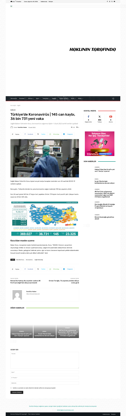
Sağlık (18, 105)
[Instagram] (109, 1)
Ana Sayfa (13, 105)
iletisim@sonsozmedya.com (65, 410)
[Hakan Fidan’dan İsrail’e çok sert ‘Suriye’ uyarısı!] (21, 324)
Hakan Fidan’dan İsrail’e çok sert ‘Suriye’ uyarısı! (22, 335)
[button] (113, 98)
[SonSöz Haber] (12, 127)
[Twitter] (112, 1)
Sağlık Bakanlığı (39, 259)
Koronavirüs (29, 259)
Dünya (44, 331)
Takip (99, 115)
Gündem (21, 331)
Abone (111, 115)
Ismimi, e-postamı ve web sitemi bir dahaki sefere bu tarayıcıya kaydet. (34, 388)
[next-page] (15, 341)
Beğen (88, 115)
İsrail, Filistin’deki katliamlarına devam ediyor (45, 335)
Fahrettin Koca (20, 259)
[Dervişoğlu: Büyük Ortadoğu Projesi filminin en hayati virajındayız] (88, 205)
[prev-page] (11, 341)
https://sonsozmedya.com (33, 293)
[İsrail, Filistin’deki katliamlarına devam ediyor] (44, 324)
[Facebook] (107, 1)
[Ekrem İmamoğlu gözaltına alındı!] (88, 217)
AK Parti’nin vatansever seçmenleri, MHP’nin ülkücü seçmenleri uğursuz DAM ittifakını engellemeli (68, 333)
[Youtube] (114, 1)
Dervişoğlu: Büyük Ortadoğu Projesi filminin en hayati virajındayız (105, 206)
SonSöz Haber (22, 127)
